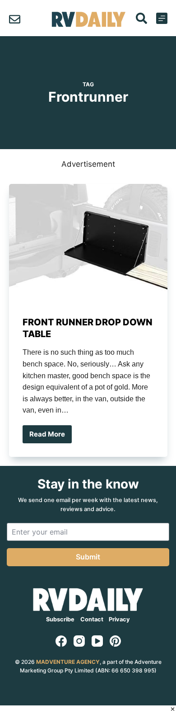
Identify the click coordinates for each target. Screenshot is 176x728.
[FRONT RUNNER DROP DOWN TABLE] (88, 243)
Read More (50, 436)
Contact (91, 619)
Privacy (119, 619)
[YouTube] (97, 641)
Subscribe (60, 619)
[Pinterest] (115, 641)
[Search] (141, 18)
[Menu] (161, 18)
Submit (88, 556)
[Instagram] (79, 641)
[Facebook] (61, 641)
